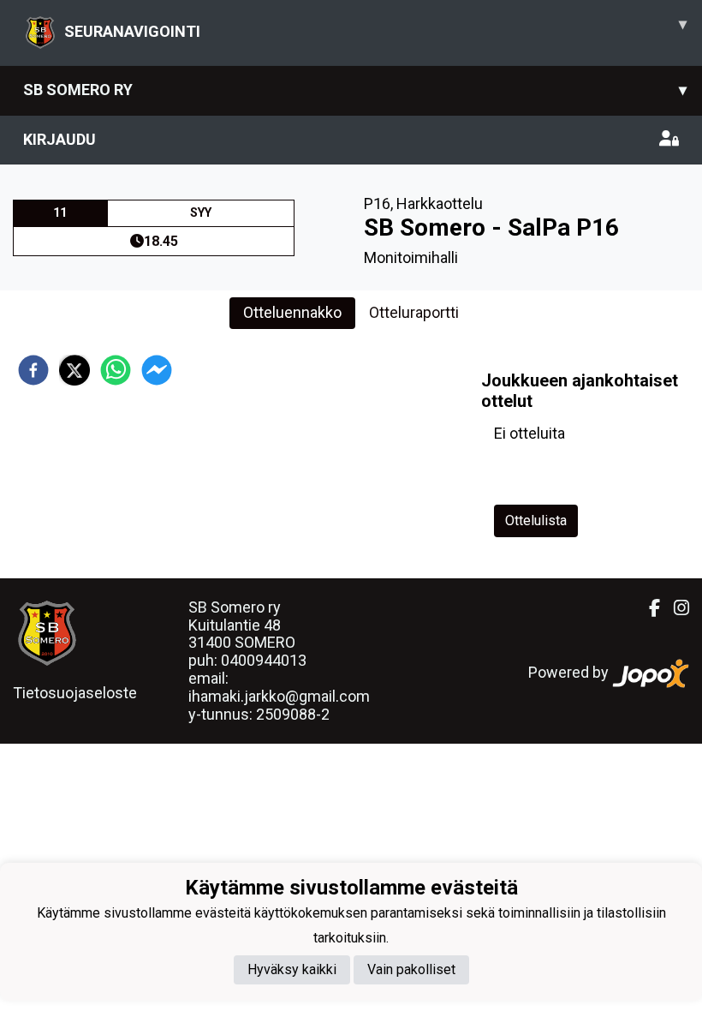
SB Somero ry (355, 90)
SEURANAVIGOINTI (375, 27)
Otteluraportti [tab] (414, 312)
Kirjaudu (59, 139)
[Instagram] (674, 608)
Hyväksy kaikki (291, 969)
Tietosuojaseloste (75, 693)
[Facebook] (647, 608)
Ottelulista (536, 520)
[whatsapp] (115, 370)
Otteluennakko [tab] (292, 312)
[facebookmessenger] (156, 370)
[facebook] (33, 370)
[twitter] (74, 370)
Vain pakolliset (411, 969)
